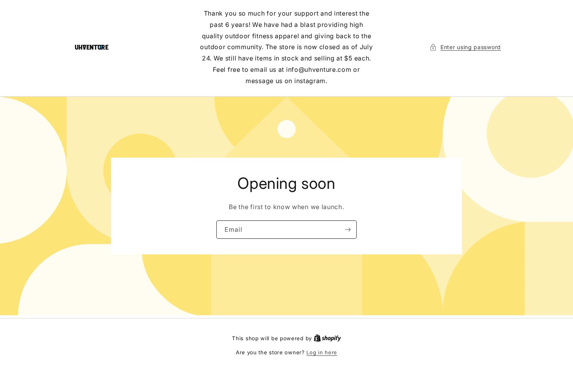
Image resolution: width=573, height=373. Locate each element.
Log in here (321, 352)
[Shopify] (327, 338)
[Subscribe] (347, 229)
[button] (465, 47)
